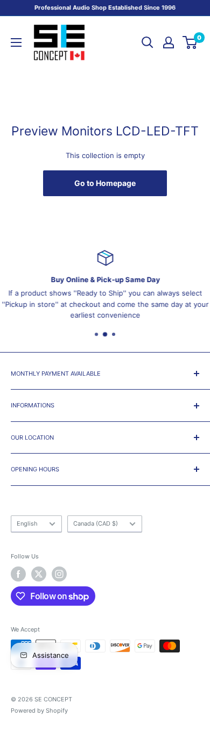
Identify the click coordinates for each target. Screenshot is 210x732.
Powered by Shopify (39, 710)
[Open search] (147, 42)
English (27, 523)
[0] (190, 42)
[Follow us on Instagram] (59, 574)
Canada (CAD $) (95, 523)
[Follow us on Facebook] (18, 574)
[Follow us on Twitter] (38, 574)
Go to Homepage (105, 183)
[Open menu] (16, 42)
